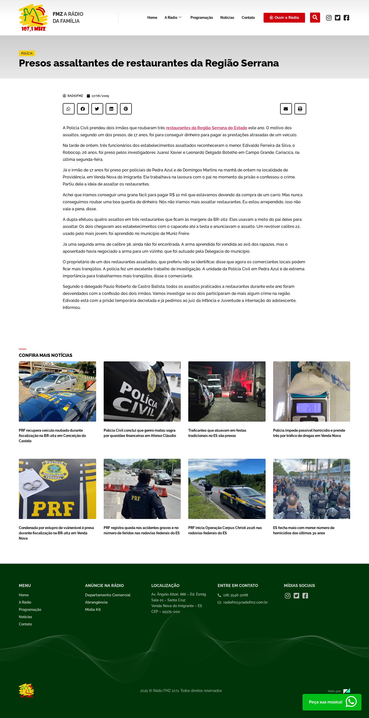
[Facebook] (346, 17)
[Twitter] (337, 17)
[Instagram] (329, 17)
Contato (248, 18)
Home (152, 18)
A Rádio (171, 18)
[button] (315, 18)
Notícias (227, 18)
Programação (202, 18)
